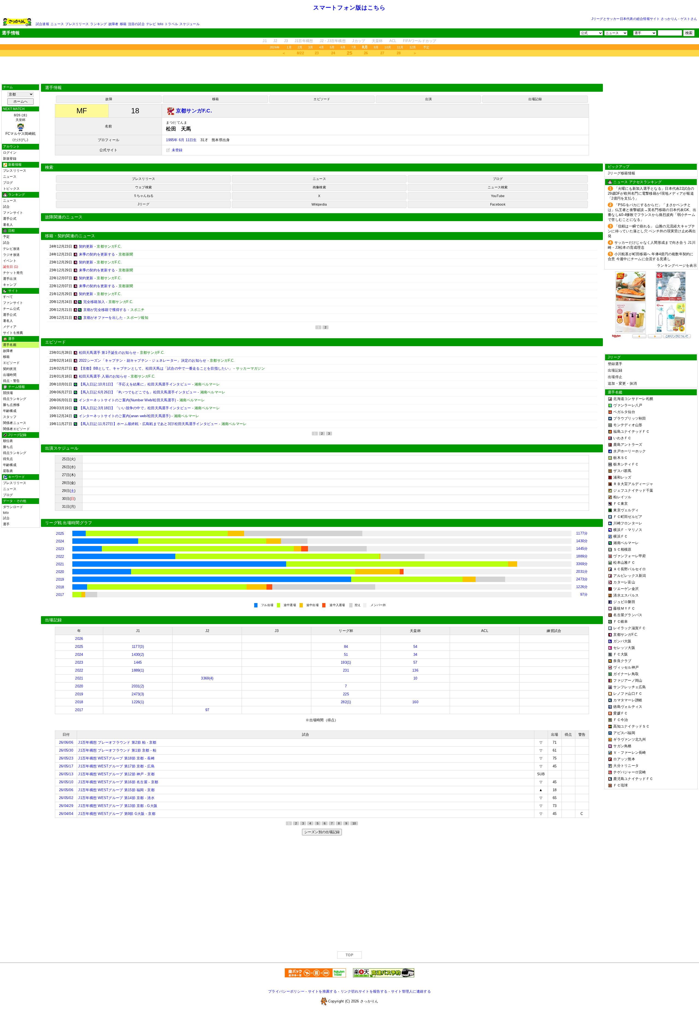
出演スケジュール (61, 448)
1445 (138, 662)
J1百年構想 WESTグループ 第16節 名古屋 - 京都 (118, 782)
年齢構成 (9, 411)
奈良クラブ (622, 661)
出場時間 (9, 375)
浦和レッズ (622, 477)
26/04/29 (66, 806)
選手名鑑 (9, 345)
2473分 (582, 579)
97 (207, 710)
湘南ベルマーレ (626, 543)
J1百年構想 (304, 41)
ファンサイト (13, 213)
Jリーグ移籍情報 (621, 173)
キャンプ (9, 285)
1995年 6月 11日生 (181, 140)
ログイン (9, 153)
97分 (584, 594)
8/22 (300, 53)
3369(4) (207, 678)
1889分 (582, 556)
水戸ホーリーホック (629, 451)
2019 (60, 579)
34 (415, 654)
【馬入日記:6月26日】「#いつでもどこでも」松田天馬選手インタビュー (138, 392)
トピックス (11, 189)
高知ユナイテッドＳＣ (631, 726)
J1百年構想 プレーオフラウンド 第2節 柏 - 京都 (117, 742)
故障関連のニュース (64, 217)
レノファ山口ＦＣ (627, 694)
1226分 (582, 587)
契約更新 (86, 246)
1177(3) (138, 647)
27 (382, 53)
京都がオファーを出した (103, 318)
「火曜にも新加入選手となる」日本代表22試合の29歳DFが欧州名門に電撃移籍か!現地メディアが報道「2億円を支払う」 (651, 193)
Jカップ (358, 41)
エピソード (11, 363)
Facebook (497, 204)
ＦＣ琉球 (620, 785)
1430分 (582, 541)
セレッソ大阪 (624, 648)
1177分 (582, 533)
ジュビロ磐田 (624, 602)
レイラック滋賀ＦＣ (629, 628)
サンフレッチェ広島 (629, 687)
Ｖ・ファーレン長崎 (629, 752)
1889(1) (138, 670)
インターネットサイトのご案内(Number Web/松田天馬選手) (127, 400)
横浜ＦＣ (620, 536)
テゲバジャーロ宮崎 (629, 772)
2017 (60, 595)
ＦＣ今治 (620, 720)
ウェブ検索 (143, 187)
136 (415, 670)
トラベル (171, 24)
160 (415, 702)
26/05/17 (66, 766)
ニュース (57, 24)
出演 (428, 99)
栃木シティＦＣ (626, 464)
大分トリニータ (626, 766)
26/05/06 (66, 790)
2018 (60, 587)
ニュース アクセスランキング (637, 182)
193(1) (346, 662)
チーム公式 (11, 309)
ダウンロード (13, 507)
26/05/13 (66, 774)
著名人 (8, 225)
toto (160, 24)
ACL (392, 41)
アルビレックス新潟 (629, 576)
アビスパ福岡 (624, 733)
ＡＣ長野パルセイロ (629, 569)
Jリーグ (143, 204)
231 (346, 670)
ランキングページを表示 (677, 265)
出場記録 (535, 99)
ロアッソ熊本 (624, 759)
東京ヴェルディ (626, 510)
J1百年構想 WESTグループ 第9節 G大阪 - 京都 (116, 814)
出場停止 (615, 377)
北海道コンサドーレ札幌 (633, 399)
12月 (413, 47)
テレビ (151, 24)
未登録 (176, 150)
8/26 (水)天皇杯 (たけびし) (20, 127)
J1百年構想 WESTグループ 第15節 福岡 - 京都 (116, 790)
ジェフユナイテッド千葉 (633, 490)
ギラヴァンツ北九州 (629, 739)
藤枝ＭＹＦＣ (624, 608)
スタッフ (9, 417)
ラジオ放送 (11, 255)
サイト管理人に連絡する (411, 991)
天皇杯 (377, 41)
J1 (265, 41)
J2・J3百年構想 (333, 41)
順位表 (8, 441)
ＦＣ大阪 (620, 654)
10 (415, 678)
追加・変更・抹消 (622, 383)
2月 (300, 47)
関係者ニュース (14, 423)
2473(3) (138, 694)
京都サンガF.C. (625, 635)
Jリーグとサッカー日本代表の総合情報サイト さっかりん (634, 19)
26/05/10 (66, 782)
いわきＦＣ (622, 438)
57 (415, 662)
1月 (289, 47)
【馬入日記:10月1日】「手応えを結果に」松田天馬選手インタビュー (135, 384)
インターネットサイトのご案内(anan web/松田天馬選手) (124, 416)
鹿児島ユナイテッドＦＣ (633, 779)
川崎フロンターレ (627, 523)
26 (366, 53)
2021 (60, 564)
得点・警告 (11, 381)
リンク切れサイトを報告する (363, 991)
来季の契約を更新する (97, 254)
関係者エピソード (16, 429)
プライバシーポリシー (286, 991)
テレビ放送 (11, 249)
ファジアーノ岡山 (627, 680)
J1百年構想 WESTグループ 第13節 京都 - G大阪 (117, 806)
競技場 (8, 393)
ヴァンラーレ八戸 (627, 405)
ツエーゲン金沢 (626, 589)
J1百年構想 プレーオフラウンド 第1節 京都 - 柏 (117, 750)
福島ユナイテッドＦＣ (631, 431)
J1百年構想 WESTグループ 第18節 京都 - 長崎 (116, 758)
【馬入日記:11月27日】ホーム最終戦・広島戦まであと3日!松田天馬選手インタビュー (148, 424)
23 (317, 53)
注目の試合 (136, 24)
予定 (426, 47)
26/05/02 (66, 798)
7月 (353, 47)
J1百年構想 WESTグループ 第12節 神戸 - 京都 (116, 774)
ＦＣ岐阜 (620, 621)
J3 (286, 41)
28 (399, 53)
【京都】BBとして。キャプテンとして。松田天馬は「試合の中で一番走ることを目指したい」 (155, 368)
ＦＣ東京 (620, 503)
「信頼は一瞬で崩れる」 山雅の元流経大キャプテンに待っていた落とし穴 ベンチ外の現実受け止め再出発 (652, 231)
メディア (9, 327)
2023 (60, 549)
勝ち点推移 (11, 405)
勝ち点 (8, 447)
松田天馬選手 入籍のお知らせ (103, 376)
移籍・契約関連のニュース (70, 236)
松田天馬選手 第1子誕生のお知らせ (108, 353)
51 (346, 654)
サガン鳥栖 (622, 746)
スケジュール (189, 24)
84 (346, 647)
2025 (60, 534)
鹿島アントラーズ (627, 445)
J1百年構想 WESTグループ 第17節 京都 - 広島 (116, 766)
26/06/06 (66, 742)
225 (346, 694)
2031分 (582, 571)
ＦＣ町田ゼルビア (627, 517)
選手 (6, 524)
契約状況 (9, 369)
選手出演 (9, 279)
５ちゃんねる (143, 196)
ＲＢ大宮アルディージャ (633, 484)
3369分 (582, 564)
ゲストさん (688, 19)
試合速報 (42, 24)
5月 (332, 47)
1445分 (582, 549)
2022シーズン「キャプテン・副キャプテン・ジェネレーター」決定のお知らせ (142, 360)
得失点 (8, 459)
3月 (310, 47)
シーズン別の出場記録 (322, 832)
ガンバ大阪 (622, 641)
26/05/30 (66, 750)
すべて (8, 297)
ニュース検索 (498, 187)
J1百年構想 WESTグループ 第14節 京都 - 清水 (116, 798)
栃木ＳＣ (620, 458)
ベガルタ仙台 (624, 412)
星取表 (8, 471)
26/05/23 (66, 758)
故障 (108, 99)
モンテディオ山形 (627, 425)
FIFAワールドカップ (419, 41)
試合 (6, 207)
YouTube (498, 196)
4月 (321, 47)
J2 (275, 41)
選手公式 (9, 219)
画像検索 (319, 187)
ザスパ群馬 (622, 471)
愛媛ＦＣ (620, 713)
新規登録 (9, 159)
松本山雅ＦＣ (624, 562)
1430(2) (138, 654)
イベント (9, 261)
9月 (376, 47)
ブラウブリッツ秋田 (629, 418)
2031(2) (138, 686)
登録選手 (615, 364)
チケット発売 (13, 273)
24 (333, 53)
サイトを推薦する (322, 991)
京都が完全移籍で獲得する (105, 310)
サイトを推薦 (13, 333)
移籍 (123, 24)
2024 (60, 541)
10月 (387, 47)
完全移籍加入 (94, 302)
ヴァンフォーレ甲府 (629, 556)
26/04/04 (66, 814)
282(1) (346, 702)
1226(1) (138, 702)
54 (415, 647)
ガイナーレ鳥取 (626, 674)
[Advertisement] (349, 70)
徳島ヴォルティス (627, 707)
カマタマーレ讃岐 (627, 700)
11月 (400, 47)
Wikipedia (319, 204)
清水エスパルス (626, 595)
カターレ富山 (624, 582)
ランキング (98, 24)
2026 (79, 639)
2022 (60, 556)
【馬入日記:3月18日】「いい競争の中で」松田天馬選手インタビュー (135, 408)
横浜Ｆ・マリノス (627, 530)
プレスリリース (77, 24)
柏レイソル (622, 497)
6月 (343, 47)
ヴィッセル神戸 (626, 667)
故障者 (113, 24)
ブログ (8, 183)
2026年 (275, 47)
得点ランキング (14, 399)
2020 (60, 572)
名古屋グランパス (627, 615)
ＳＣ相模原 (622, 549)
